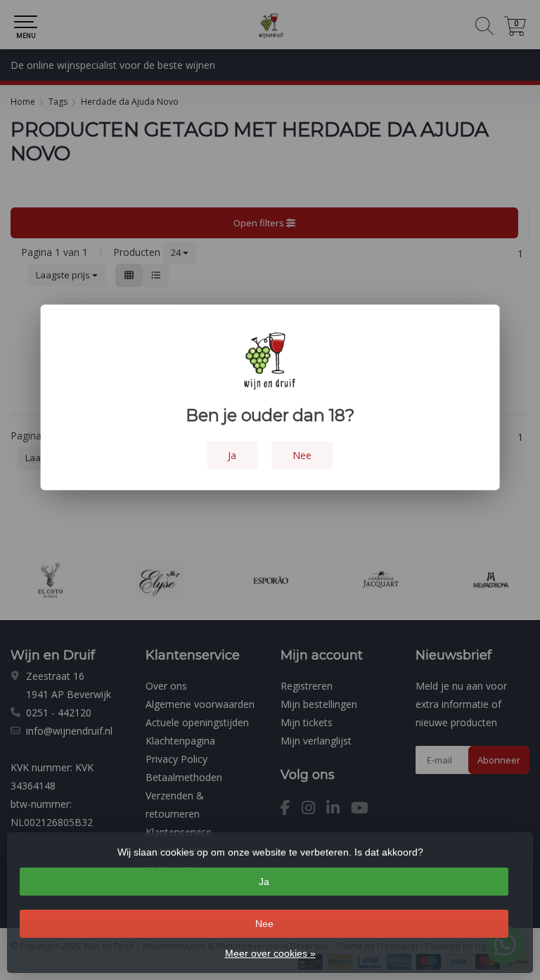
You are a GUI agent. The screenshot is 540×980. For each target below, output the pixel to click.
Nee (264, 923)
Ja (264, 881)
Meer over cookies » (270, 953)
